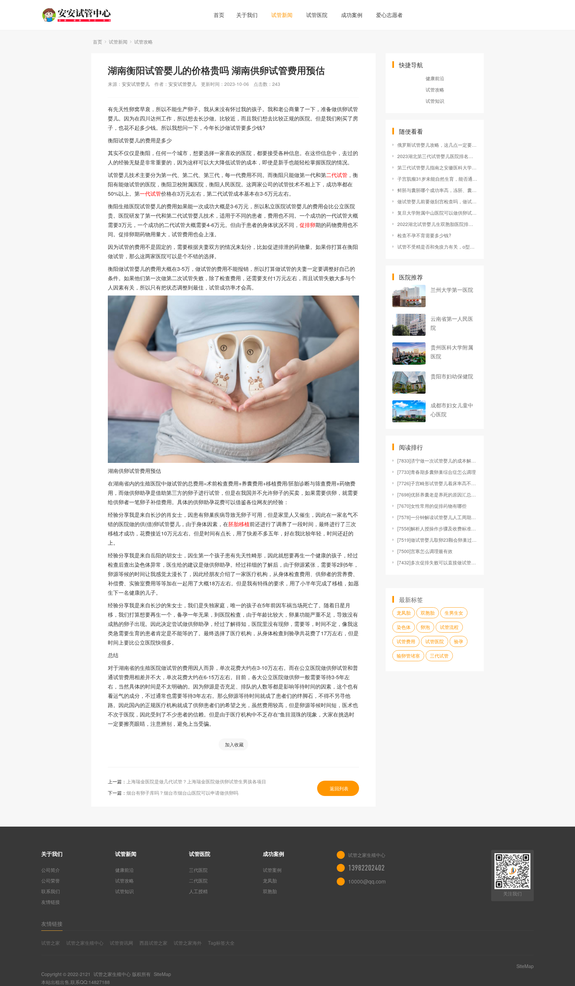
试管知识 (435, 101)
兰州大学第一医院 (452, 290)
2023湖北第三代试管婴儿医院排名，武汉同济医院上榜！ (437, 156)
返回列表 (339, 788)
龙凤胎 (404, 612)
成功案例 (351, 15)
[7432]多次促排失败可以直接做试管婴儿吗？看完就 (437, 562)
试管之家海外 (188, 942)
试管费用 (406, 641)
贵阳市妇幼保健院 (452, 376)
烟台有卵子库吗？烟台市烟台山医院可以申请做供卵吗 (182, 792)
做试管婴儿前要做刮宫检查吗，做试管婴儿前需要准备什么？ (437, 201)
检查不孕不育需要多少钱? (424, 235)
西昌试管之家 (153, 942)
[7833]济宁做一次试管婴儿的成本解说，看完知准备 (437, 460)
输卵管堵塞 (408, 655)
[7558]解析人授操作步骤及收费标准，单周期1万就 (437, 528)
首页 (219, 15)
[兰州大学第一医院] (409, 296)
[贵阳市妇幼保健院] (409, 382)
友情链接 (50, 901)
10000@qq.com (367, 881)
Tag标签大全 (221, 942)
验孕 (458, 641)
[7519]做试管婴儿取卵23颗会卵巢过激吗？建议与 (437, 539)
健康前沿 (435, 78)
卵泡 (425, 627)
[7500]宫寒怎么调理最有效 (425, 551)
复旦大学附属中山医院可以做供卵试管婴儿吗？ (437, 212)
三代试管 (439, 655)
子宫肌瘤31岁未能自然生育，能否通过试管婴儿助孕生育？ (437, 178)
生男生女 (454, 612)
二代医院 (198, 880)
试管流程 (449, 627)
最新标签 (411, 599)
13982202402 (366, 868)
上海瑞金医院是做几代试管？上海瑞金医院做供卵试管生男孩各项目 (196, 781)
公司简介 (50, 870)
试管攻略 (143, 41)
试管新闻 (281, 15)
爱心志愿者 (389, 15)
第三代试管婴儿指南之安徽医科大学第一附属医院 (437, 167)
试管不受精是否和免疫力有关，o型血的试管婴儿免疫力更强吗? (437, 246)
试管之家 (50, 942)
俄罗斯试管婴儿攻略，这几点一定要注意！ (437, 144)
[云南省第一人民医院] (409, 325)
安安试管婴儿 (136, 84)
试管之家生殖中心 (84, 942)
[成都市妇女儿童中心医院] (409, 411)
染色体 (404, 627)
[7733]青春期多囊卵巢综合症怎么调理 (436, 472)
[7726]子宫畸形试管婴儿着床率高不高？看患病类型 (437, 483)
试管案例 (272, 870)
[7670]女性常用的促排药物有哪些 (432, 505)
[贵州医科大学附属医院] (409, 353)
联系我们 (50, 891)
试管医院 (316, 15)
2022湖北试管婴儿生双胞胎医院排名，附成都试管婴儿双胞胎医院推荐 (437, 224)
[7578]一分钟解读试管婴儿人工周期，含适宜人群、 (437, 517)
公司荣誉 (50, 880)
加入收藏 (234, 744)
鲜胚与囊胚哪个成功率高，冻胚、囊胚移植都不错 (437, 190)
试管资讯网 (121, 942)
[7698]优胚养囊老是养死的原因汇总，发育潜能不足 (437, 494)
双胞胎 (428, 612)
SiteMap (162, 974)
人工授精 (198, 891)
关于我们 (247, 15)
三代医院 (198, 870)
